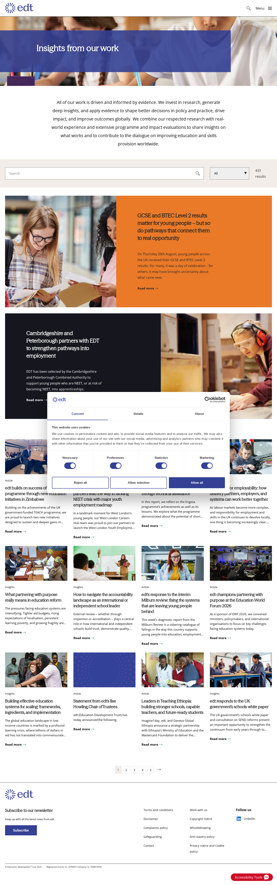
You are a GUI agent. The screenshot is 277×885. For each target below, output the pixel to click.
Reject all (80, 482)
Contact (149, 846)
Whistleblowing (200, 828)
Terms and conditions (158, 810)
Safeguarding (153, 837)
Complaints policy (156, 828)
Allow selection (138, 482)
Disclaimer (151, 819)
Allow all (197, 482)
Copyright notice (201, 819)
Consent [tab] (78, 413)
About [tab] (199, 413)
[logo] (21, 8)
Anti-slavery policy (202, 837)
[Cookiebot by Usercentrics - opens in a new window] (207, 400)
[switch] (115, 465)
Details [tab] (139, 413)
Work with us (198, 810)
